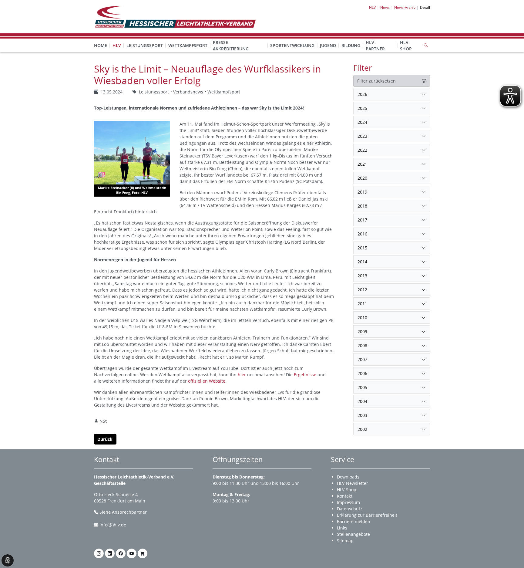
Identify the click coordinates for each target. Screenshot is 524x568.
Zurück (105, 439)
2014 (362, 262)
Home (100, 45)
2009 (362, 331)
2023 (362, 136)
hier (242, 374)
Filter (362, 67)
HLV (117, 45)
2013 (362, 276)
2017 (362, 220)
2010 (362, 317)
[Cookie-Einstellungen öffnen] (8, 560)
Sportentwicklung (292, 45)
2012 (362, 289)
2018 (362, 206)
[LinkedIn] (110, 553)
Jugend (328, 45)
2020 (362, 178)
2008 (362, 345)
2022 (362, 150)
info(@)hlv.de (112, 525)
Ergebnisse (305, 374)
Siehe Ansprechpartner (123, 512)
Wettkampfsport (187, 45)
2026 (362, 94)
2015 (362, 248)
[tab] (392, 94)
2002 (362, 429)
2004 (362, 401)
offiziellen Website (206, 381)
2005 (362, 387)
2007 (362, 359)
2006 (362, 373)
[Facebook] (121, 553)
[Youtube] (131, 553)
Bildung (350, 45)
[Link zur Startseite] (175, 16)
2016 (362, 234)
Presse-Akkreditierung (231, 45)
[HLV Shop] (142, 553)
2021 (362, 164)
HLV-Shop (406, 45)
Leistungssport (144, 45)
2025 (362, 108)
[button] (117, 39)
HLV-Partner (375, 45)
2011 (362, 303)
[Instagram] (99, 553)
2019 (362, 192)
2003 (362, 415)
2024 (362, 122)
